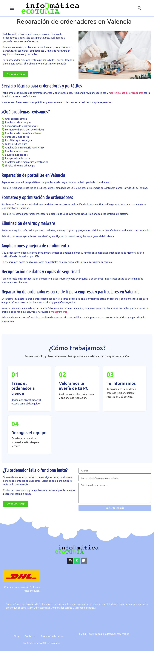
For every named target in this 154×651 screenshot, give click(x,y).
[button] (11, 8)
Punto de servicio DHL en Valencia (41, 643)
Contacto (30, 636)
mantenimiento (59, 311)
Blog (16, 636)
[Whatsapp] (77, 561)
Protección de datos (52, 636)
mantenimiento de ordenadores (126, 92)
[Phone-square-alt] (84, 561)
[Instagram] (70, 561)
